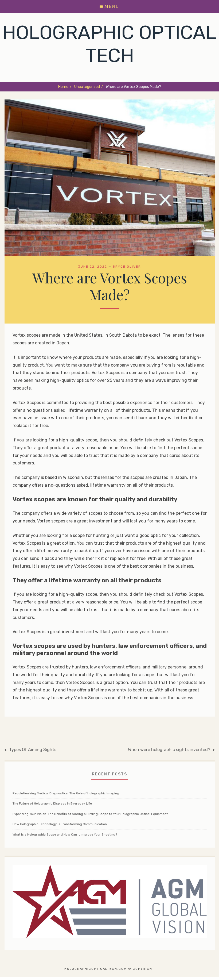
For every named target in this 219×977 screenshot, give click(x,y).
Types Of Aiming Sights (32, 749)
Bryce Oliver (127, 266)
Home (65, 86)
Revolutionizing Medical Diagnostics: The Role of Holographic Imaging (66, 793)
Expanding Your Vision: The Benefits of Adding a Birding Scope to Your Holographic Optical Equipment (90, 814)
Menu (111, 6)
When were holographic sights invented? (169, 749)
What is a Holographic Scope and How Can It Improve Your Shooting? (65, 834)
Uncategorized (88, 86)
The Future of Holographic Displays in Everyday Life (52, 803)
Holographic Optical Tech (109, 44)
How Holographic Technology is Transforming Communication (60, 824)
